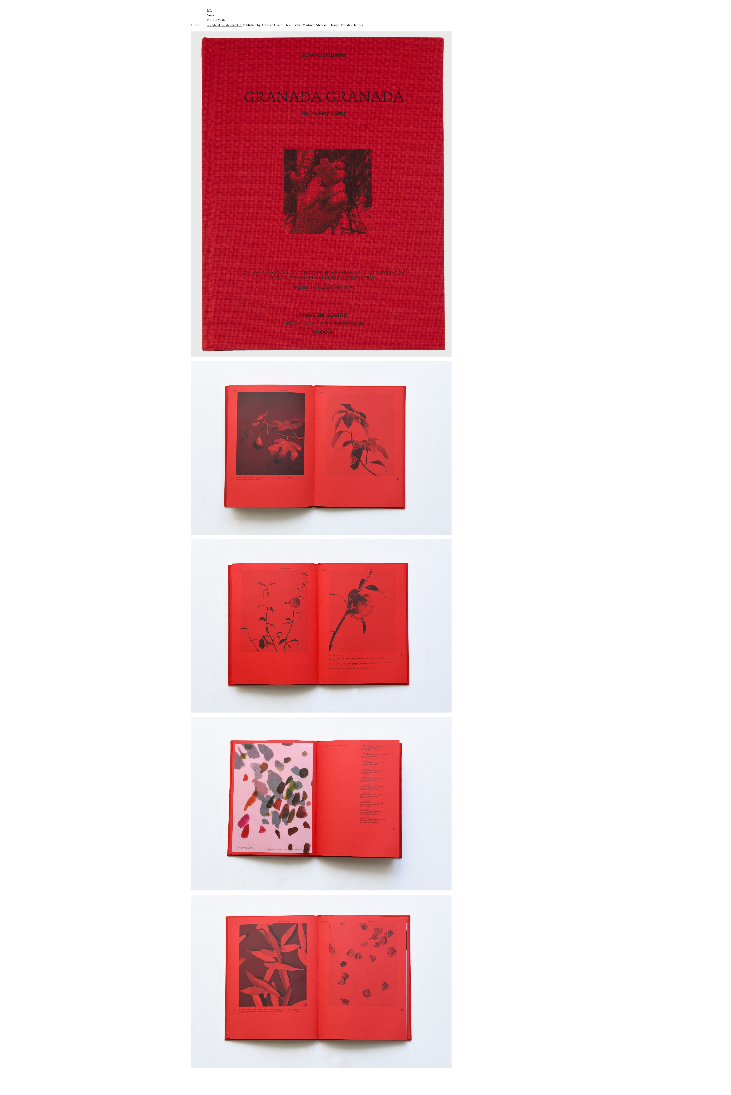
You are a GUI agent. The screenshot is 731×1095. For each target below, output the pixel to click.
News (211, 15)
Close (194, 25)
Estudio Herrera (352, 25)
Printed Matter (217, 20)
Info (209, 10)
